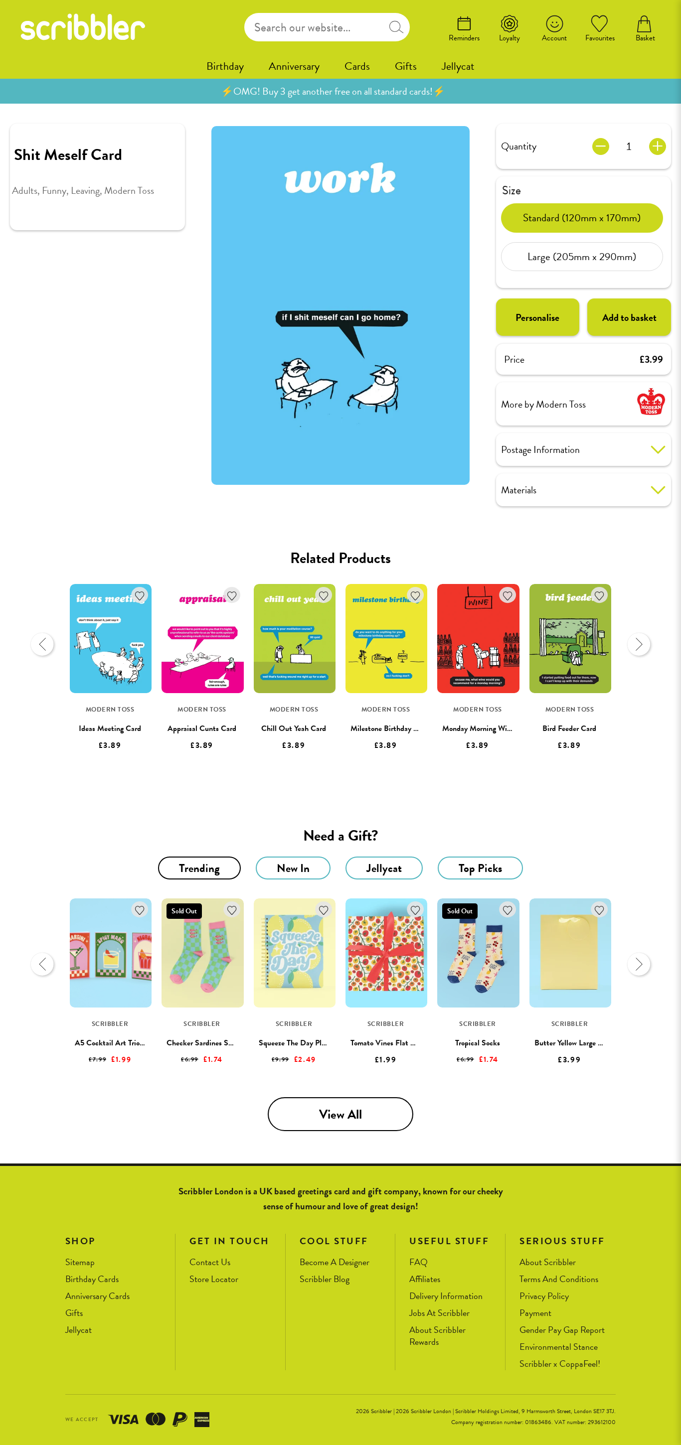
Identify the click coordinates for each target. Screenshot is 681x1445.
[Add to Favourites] (140, 595)
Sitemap (80, 1262)
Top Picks (480, 868)
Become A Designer (334, 1262)
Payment (535, 1313)
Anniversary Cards (97, 1296)
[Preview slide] (42, 644)
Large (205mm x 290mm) (581, 256)
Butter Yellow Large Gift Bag (579, 1043)
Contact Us (209, 1262)
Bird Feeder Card (569, 728)
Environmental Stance (558, 1347)
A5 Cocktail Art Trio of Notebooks (129, 1043)
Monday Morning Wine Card (487, 728)
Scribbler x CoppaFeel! (559, 1364)
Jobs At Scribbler (439, 1313)
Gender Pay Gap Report (562, 1330)
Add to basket (629, 317)
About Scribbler (547, 1262)
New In (293, 868)
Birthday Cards (92, 1279)
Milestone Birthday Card (389, 728)
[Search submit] (396, 27)
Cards (357, 66)
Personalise (537, 317)
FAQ (418, 1262)
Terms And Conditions (558, 1279)
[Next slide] (638, 644)
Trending (199, 868)
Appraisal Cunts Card (202, 728)
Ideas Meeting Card (110, 728)
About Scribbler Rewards (437, 1336)
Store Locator (213, 1279)
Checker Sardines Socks (204, 1043)
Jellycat (458, 66)
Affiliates (424, 1279)
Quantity (518, 146)
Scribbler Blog (324, 1279)
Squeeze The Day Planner (299, 1043)
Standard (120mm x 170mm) (582, 217)
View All (340, 1114)
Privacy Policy (544, 1296)
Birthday (225, 66)
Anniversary (294, 66)
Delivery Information (446, 1296)
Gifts (406, 66)
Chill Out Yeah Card (293, 728)
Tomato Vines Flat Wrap (388, 1043)
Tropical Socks (477, 1043)
